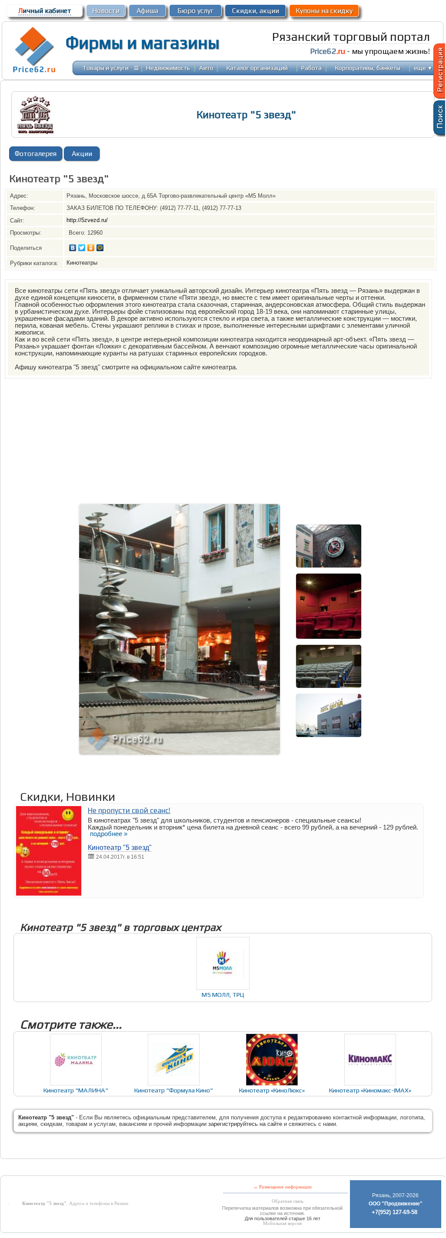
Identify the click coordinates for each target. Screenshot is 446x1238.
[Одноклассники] (91, 247)
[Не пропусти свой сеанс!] (48, 893)
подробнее (108, 833)
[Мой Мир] (100, 247)
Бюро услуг (195, 11)
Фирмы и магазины (142, 43)
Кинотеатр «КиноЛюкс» (272, 1090)
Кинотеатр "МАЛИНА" (75, 1090)
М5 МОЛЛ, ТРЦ (223, 994)
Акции (82, 153)
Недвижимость (168, 67)
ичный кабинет (44, 11)
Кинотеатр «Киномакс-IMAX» (370, 1090)
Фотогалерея (36, 153)
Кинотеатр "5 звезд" (120, 847)
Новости (106, 11)
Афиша (147, 11)
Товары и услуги (106, 67)
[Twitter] (82, 247)
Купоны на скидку (324, 11)
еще (423, 67)
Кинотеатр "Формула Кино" (173, 1090)
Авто (206, 67)
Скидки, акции (255, 11)
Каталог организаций (257, 67)
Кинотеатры (82, 262)
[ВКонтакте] (72, 247)
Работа (311, 67)
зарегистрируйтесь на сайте (245, 1124)
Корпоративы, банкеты (367, 67)
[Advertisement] (223, 439)
